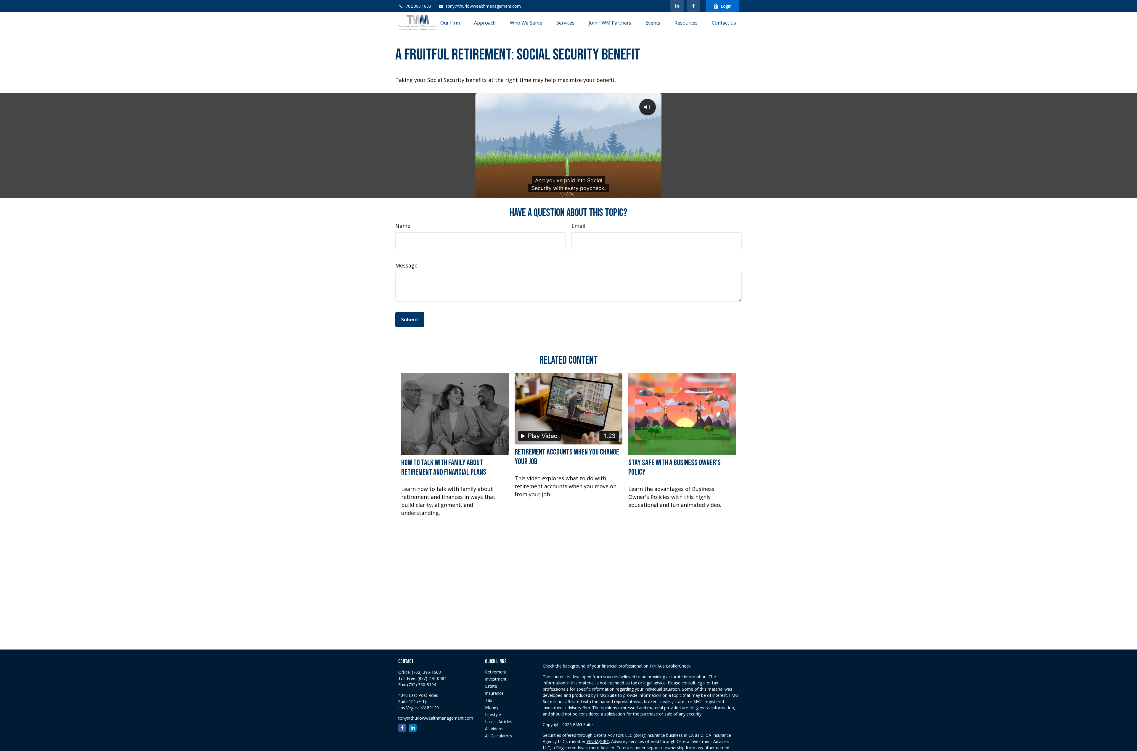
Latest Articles (498, 721)
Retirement (495, 672)
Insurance (494, 693)
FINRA (593, 741)
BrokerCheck (678, 666)
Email (578, 225)
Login (726, 6)
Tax (488, 700)
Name (402, 225)
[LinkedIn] (677, 6)
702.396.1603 (418, 6)
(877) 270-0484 (432, 678)
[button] (450, 22)
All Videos (494, 728)
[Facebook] (693, 6)
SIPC (604, 741)
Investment (496, 679)
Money (491, 707)
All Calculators (498, 736)
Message (406, 265)
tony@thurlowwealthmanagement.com (483, 6)
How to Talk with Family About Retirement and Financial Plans (443, 467)
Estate (491, 686)
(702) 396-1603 (426, 672)
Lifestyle (493, 714)
